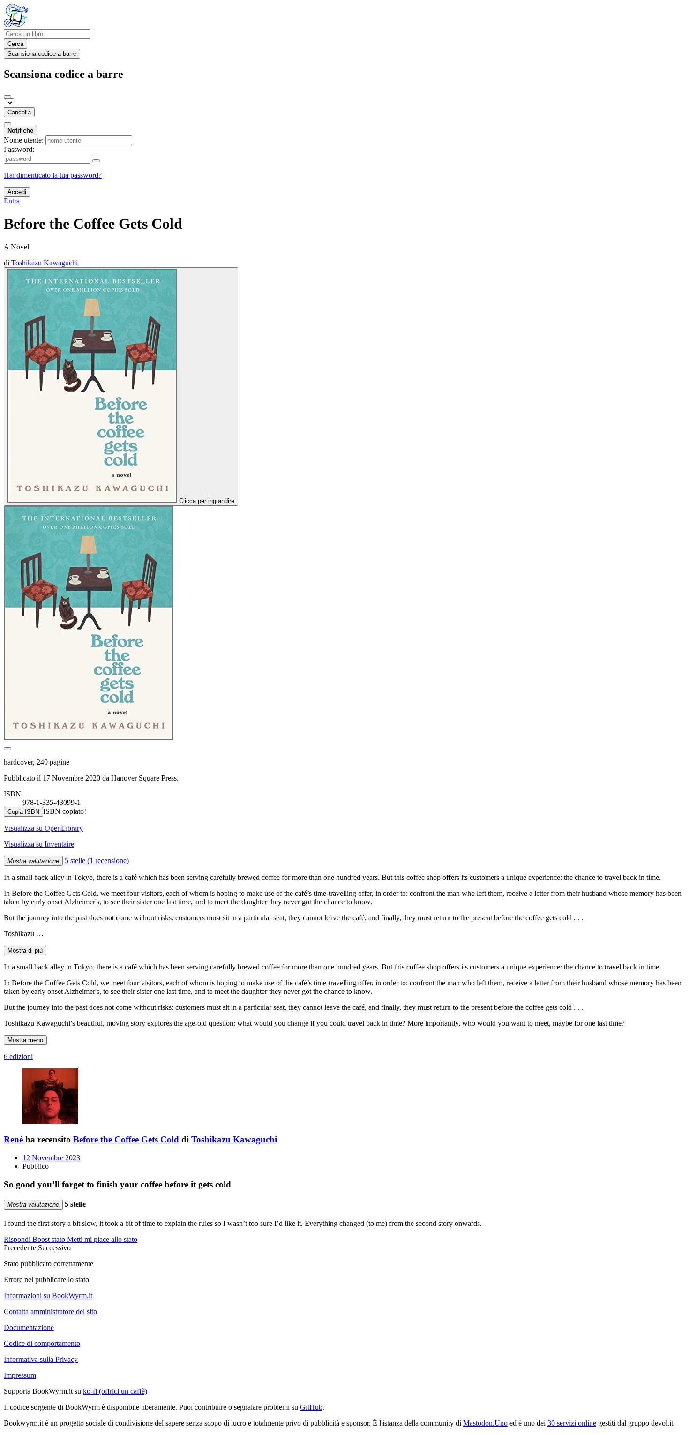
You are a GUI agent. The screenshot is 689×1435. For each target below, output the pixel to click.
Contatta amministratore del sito (50, 1311)
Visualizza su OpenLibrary (43, 828)
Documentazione (29, 1327)
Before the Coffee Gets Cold (126, 1139)
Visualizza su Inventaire (39, 844)
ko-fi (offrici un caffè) (115, 1391)
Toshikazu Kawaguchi (234, 1139)
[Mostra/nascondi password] (96, 160)
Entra (12, 201)
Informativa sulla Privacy (41, 1359)
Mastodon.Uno (485, 1423)
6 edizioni (18, 1056)
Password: (19, 149)
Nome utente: (24, 140)
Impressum (20, 1375)
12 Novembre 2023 (51, 1158)
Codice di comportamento (42, 1343)
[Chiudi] (7, 96)
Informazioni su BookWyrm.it (48, 1296)
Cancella (19, 112)
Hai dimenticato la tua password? (53, 175)
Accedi (16, 191)
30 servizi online (571, 1423)
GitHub (311, 1407)
